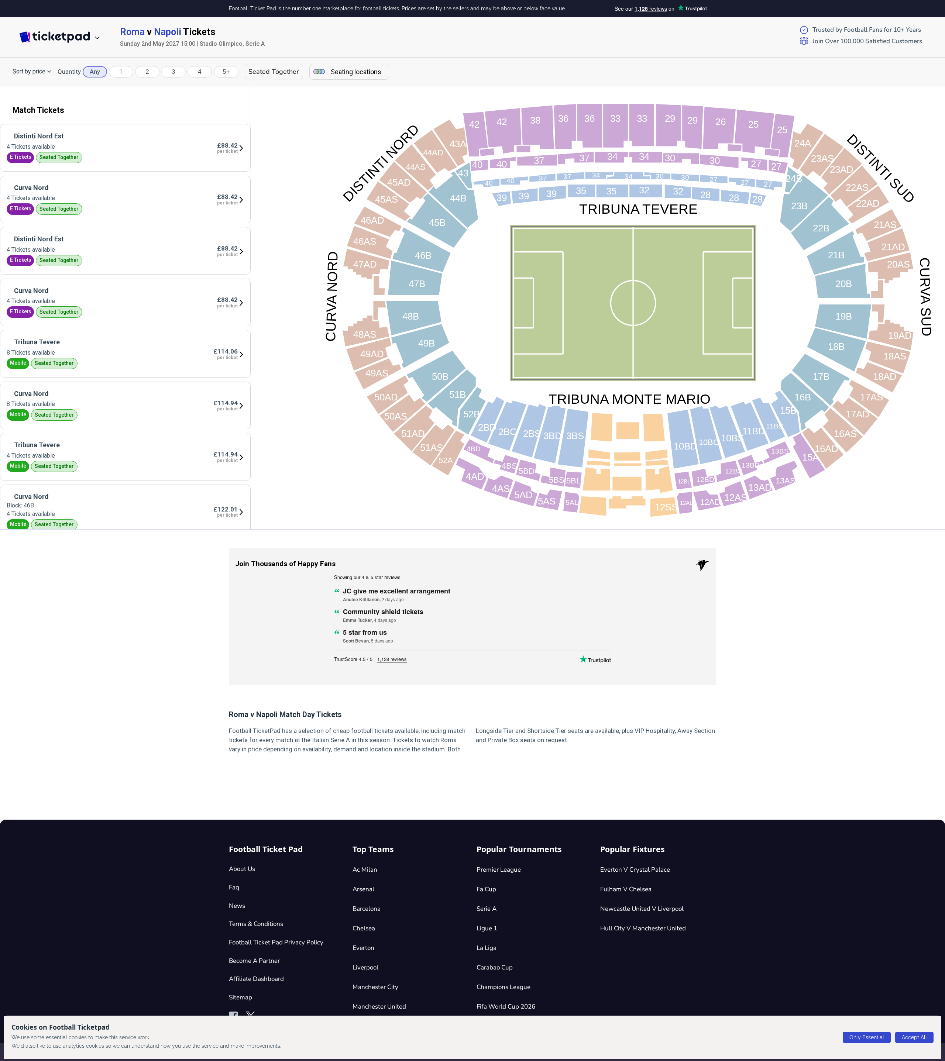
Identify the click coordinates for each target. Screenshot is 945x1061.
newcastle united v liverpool (642, 909)
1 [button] (121, 71)
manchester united (379, 1006)
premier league (499, 869)
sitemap (240, 997)
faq (234, 887)
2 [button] (147, 71)
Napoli (167, 31)
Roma (132, 31)
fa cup (486, 889)
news (237, 906)
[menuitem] (125, 148)
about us (242, 869)
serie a (486, 909)
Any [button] (95, 71)
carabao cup (495, 967)
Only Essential (866, 1037)
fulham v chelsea (626, 889)
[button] (32, 71)
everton (363, 948)
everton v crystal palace (635, 869)
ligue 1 (487, 928)
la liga (486, 948)
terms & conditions (256, 924)
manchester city (375, 987)
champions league (503, 987)
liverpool (365, 967)
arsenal (363, 889)
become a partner (254, 961)
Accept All (914, 1037)
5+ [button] (226, 71)
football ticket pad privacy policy (276, 942)
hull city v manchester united (643, 928)
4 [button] (200, 71)
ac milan (365, 869)
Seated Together (273, 71)
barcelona (367, 909)
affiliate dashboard (256, 979)
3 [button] (173, 71)
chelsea (364, 928)
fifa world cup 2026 (506, 1006)
